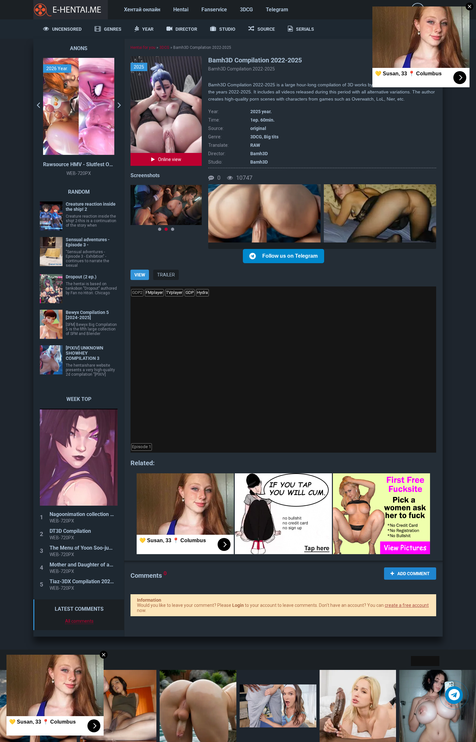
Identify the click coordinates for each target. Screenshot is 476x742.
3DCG (246, 9)
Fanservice (214, 9)
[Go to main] (70, 9)
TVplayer (174, 292)
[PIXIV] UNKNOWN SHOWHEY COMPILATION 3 (84, 353)
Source (266, 29)
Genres (112, 29)
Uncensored (67, 29)
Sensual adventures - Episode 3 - (88, 242)
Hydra (202, 292)
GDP (190, 292)
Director (186, 29)
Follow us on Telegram (290, 256)
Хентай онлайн (142, 9)
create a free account (407, 605)
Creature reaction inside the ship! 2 (91, 206)
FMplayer (154, 292)
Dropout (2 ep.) (81, 276)
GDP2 (137, 292)
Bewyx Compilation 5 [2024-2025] (87, 315)
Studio (227, 29)
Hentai (180, 9)
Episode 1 (141, 446)
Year (147, 29)
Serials (305, 29)
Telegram (277, 9)
